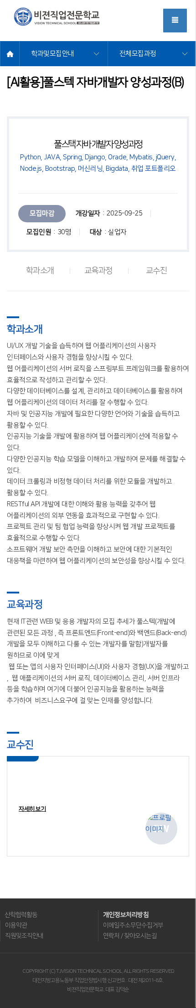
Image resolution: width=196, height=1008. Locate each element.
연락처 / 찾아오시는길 (130, 936)
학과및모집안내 (52, 54)
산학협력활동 (21, 915)
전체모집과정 (137, 54)
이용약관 (16, 925)
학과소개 (40, 271)
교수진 (156, 271)
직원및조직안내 (24, 936)
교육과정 (98, 271)
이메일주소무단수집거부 (133, 925)
